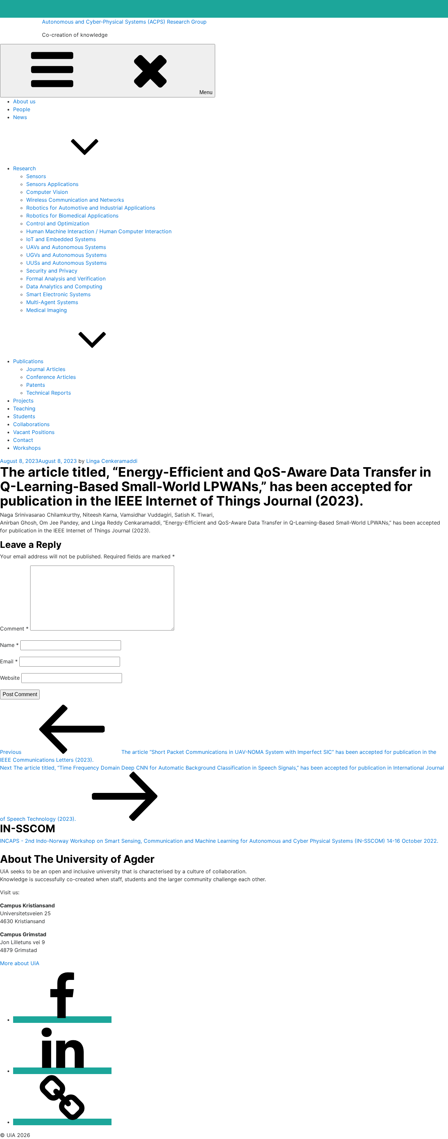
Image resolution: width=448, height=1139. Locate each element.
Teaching (24, 408)
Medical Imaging (46, 310)
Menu (206, 92)
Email (9, 661)
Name (9, 645)
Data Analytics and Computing (64, 286)
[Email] (62, 1122)
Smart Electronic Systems (58, 294)
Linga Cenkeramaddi (111, 461)
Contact (23, 440)
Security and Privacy (51, 270)
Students (24, 416)
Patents (35, 385)
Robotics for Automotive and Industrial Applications (90, 207)
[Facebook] (62, 1019)
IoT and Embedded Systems (61, 239)
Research (24, 168)
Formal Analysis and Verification (66, 278)
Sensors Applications (52, 184)
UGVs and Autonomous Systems (66, 255)
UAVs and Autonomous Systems (66, 247)
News (20, 117)
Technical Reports (48, 392)
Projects (23, 400)
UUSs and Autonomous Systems (66, 262)
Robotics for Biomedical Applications (72, 215)
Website (10, 677)
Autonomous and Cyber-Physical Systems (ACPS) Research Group (124, 21)
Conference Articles (51, 377)
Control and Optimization (57, 223)
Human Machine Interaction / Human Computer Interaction (99, 231)
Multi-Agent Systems (52, 302)
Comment (14, 628)
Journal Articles (45, 369)
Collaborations (31, 424)
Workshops (27, 448)
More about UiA (19, 963)
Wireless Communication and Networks (75, 200)
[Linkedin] (62, 1070)
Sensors (36, 176)
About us (24, 101)
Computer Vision (47, 192)
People (21, 109)
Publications (28, 361)
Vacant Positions (33, 432)
